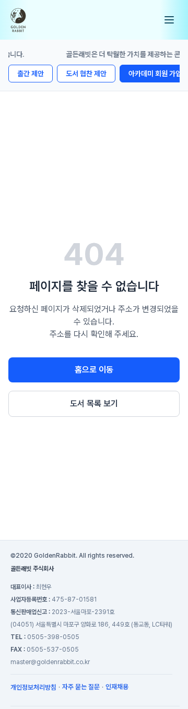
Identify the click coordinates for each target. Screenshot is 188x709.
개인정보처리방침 (33, 687)
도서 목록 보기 (94, 403)
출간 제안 (30, 73)
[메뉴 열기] (169, 19)
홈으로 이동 (94, 370)
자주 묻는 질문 (81, 687)
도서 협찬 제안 (86, 73)
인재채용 (116, 687)
